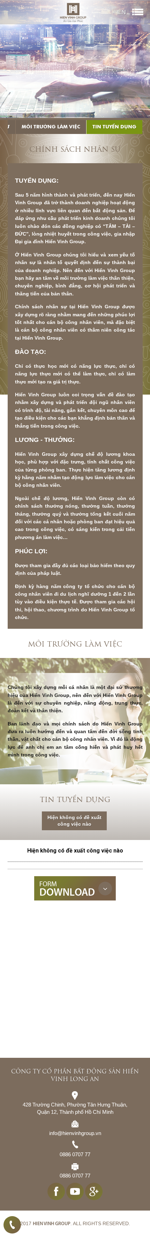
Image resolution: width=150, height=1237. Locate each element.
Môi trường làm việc (51, 127)
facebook (56, 1191)
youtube (75, 1191)
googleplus (94, 1191)
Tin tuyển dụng (114, 127)
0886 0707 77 (12, 1225)
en (121, 12)
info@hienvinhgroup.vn (75, 1133)
